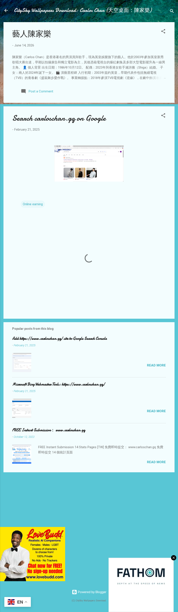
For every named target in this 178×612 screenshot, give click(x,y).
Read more (156, 365)
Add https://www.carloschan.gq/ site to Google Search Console (59, 338)
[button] (163, 32)
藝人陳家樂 (31, 34)
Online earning (33, 204)
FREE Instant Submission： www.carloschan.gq (48, 430)
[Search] (172, 11)
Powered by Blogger (91, 592)
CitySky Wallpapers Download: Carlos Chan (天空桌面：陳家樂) (83, 10)
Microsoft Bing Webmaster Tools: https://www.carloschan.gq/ (58, 384)
